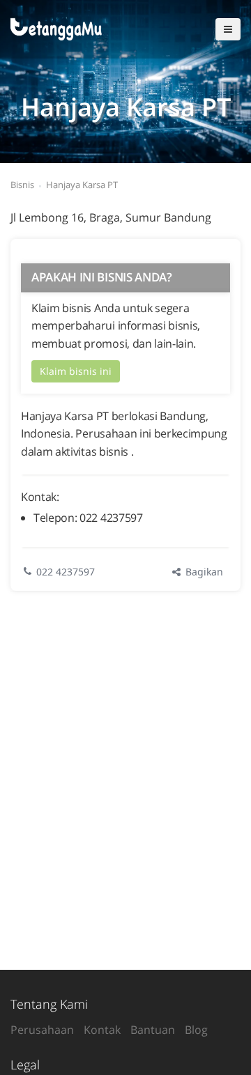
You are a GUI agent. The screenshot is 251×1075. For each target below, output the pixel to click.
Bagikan (203, 571)
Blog (196, 1029)
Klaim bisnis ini (76, 371)
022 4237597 (65, 571)
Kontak (102, 1029)
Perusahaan (42, 1029)
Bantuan (152, 1029)
